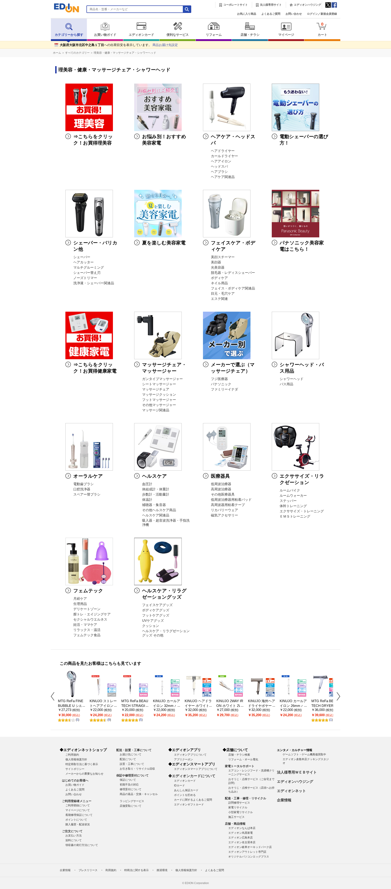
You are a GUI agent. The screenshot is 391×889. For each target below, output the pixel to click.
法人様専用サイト (271, 4)
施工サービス (236, 817)
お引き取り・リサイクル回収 (137, 768)
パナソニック (221, 384)
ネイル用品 (219, 283)
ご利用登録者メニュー (76, 801)
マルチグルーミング (88, 267)
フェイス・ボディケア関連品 (233, 288)
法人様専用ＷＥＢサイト (297, 772)
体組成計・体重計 (155, 489)
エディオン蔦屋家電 (240, 832)
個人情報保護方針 (76, 759)
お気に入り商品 (246, 13)
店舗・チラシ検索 (239, 754)
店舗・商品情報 (235, 823)
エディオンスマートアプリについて (195, 769)
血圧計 (147, 484)
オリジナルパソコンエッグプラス (248, 856)
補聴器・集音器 (154, 505)
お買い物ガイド (105, 34)
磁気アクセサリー (224, 515)
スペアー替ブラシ (86, 494)
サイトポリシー (74, 769)
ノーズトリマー (85, 278)
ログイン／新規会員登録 (322, 13)
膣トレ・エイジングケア (92, 614)
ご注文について (72, 831)
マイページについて (77, 810)
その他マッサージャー (159, 405)
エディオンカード (141, 34)
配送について (128, 759)
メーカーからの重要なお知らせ (84, 773)
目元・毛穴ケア (223, 293)
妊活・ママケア (85, 624)
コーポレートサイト (235, 4)
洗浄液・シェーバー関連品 (93, 283)
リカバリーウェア (224, 510)
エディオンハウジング (307, 4)
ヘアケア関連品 (223, 177)
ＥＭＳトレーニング (295, 516)
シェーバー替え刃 (86, 273)
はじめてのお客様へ (75, 780)
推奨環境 (162, 870)
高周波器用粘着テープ (228, 505)
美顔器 (216, 262)
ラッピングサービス (132, 801)
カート (322, 29)
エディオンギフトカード (189, 804)
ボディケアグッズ (155, 610)
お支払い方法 (73, 835)
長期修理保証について (79, 815)
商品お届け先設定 (165, 45)
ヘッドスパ (219, 166)
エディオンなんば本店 (241, 828)
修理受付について (130, 789)
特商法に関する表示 (136, 870)
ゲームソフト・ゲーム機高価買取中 (304, 754)
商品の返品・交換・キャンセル (139, 794)
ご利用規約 (72, 754)
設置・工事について (132, 764)
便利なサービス (178, 34)
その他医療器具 (223, 494)
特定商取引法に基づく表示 (81, 764)
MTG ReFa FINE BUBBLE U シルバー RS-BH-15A (70, 705)
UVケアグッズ (153, 620)
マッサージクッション (159, 394)
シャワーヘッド (291, 379)
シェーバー (81, 257)
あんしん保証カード (186, 790)
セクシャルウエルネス (90, 619)
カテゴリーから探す (69, 34)
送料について (73, 840)
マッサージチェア (155, 389)
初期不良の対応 (129, 784)
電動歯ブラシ (83, 484)
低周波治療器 (221, 484)
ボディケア (219, 278)
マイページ (286, 34)
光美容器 (217, 267)
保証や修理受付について (132, 775)
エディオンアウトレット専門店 (247, 851)
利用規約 (110, 870)
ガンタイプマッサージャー (162, 379)
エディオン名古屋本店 (241, 842)
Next (336, 696)
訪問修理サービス (239, 802)
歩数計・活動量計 (155, 494)
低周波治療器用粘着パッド (231, 499)
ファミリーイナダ (224, 389)
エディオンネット (291, 791)
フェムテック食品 (86, 635)
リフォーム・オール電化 (243, 759)
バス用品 (286, 384)
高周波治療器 (221, 489)
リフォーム (214, 34)
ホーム (57, 52)
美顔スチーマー (223, 257)
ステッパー (288, 501)
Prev (54, 696)
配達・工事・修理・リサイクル (245, 798)
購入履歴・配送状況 (77, 824)
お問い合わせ (294, 13)
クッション (150, 626)
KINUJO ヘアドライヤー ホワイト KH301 (198, 705)
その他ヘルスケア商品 (159, 510)
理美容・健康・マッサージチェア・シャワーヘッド (125, 52)
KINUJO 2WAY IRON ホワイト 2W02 (229, 705)
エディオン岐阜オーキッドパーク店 (250, 847)
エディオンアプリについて (190, 754)
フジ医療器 (219, 379)
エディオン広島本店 (240, 837)
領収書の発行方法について (81, 845)
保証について (128, 779)
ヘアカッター (83, 262)
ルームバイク (290, 490)
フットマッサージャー (159, 400)
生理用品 (80, 604)
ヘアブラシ (219, 171)
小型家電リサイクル (240, 812)
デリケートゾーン (86, 609)
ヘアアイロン (221, 161)
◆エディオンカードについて (191, 776)
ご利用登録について (77, 805)
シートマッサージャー (159, 384)
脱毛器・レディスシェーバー (233, 273)
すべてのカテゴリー (77, 52)
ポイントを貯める (185, 795)
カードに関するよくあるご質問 (193, 799)
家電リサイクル (237, 807)
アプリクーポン (183, 759)
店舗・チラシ (250, 34)
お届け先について (130, 754)
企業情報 (284, 800)
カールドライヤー (224, 156)
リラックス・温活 (86, 630)
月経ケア (80, 598)
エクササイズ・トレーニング (302, 511)
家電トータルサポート (239, 766)
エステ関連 (219, 299)
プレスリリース (88, 870)
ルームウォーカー (293, 495)
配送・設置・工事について (134, 750)
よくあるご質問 (270, 13)
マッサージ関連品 (155, 410)
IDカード (179, 785)
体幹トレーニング (293, 506)
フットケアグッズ (155, 615)
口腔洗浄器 (81, 489)
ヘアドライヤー (223, 151)
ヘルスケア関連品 (155, 515)
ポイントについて (76, 819)
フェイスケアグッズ (157, 605)
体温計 (147, 499)
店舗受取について (130, 805)
